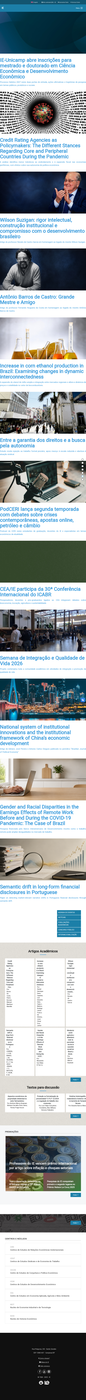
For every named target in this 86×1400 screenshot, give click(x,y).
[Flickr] (49, 1371)
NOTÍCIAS (62, 917)
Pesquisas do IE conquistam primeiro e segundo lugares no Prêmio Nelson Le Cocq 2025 (61, 1184)
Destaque (78, 463)
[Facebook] (39, 1371)
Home (78, 460)
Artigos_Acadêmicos (78, 466)
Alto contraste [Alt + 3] (49, 2)
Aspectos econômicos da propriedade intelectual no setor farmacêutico (17, 1098)
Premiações (78, 470)
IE (3, 7)
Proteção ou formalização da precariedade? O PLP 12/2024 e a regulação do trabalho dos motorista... (47, 1099)
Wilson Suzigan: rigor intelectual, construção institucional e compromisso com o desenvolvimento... (70, 976)
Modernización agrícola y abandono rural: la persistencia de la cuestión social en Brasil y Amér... (70, 1042)
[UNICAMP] (41, 1383)
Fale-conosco (45, 1366)
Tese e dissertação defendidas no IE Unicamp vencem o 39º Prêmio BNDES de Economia (24, 1184)
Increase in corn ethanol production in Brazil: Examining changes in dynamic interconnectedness (40, 973)
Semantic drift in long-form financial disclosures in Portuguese (10, 1038)
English (35, 2)
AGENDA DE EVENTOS (66, 912)
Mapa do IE (45, 1362)
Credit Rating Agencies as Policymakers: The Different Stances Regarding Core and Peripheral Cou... (10, 974)
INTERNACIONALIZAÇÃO (67, 935)
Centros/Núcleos (78, 476)
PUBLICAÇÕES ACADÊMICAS (63, 923)
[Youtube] (44, 1371)
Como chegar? (44, 1358)
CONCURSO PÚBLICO (66, 930)
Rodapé (78, 480)
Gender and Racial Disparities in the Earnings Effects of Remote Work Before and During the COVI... (40, 1043)
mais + (75, 1080)
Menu (78, 8)
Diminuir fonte (75, 2)
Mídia (78, 473)
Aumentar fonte (63, 2)
